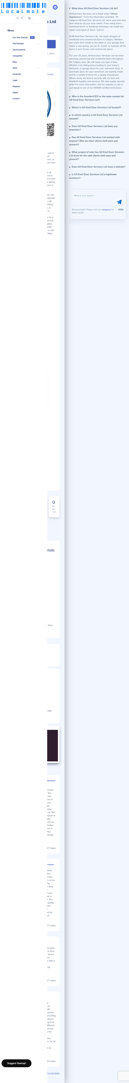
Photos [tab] (50, 74)
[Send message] (118, 202)
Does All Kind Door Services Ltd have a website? (98, 166)
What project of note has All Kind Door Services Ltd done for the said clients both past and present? (96, 156)
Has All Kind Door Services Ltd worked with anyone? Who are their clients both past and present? (94, 141)
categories (106, 209)
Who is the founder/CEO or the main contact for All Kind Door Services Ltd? (96, 98)
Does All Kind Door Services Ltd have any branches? (93, 128)
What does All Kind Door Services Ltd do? (95, 8)
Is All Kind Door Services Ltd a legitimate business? (93, 176)
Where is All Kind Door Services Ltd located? (96, 107)
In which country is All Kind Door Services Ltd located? (95, 117)
